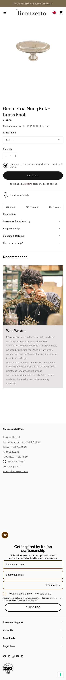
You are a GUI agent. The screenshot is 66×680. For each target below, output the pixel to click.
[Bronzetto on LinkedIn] (21, 656)
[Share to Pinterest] (7, 207)
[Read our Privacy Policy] (61, 598)
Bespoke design (11, 228)
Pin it (13, 207)
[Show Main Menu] (8, 12)
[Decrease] (6, 156)
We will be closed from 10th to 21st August (33, 3)
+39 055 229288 (11, 451)
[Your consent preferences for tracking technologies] (61, 675)
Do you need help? (13, 242)
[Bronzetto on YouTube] (17, 656)
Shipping (27, 183)
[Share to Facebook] (50, 207)
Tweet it (34, 207)
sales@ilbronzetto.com (15, 471)
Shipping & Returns (13, 235)
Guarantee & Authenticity (17, 221)
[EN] (55, 12)
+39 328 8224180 (16, 461)
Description (9, 213)
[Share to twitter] (27, 207)
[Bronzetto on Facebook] (4, 656)
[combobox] (55, 12)
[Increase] (15, 156)
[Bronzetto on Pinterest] (8, 656)
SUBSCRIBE (33, 607)
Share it (57, 207)
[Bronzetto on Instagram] (13, 656)
